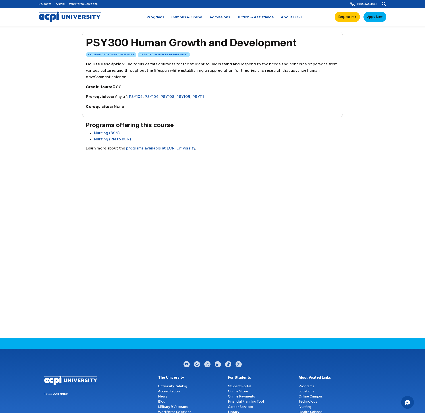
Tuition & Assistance (255, 17)
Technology (308, 401)
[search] (384, 4)
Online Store (238, 391)
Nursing (305, 407)
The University (171, 377)
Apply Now (374, 17)
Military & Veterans (173, 407)
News (162, 396)
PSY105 (136, 96)
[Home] (71, 17)
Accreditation (169, 391)
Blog (161, 401)
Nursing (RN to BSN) (112, 139)
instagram (207, 363)
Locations (306, 391)
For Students (239, 377)
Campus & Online (186, 17)
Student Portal (239, 386)
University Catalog (172, 386)
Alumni (60, 4)
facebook (197, 363)
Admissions (219, 17)
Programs (155, 17)
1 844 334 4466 (367, 4)
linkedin (218, 363)
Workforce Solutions (83, 4)
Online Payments (241, 396)
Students (45, 4)
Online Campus (311, 396)
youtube (187, 363)
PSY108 (167, 96)
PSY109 (183, 96)
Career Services (240, 407)
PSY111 (198, 96)
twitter (239, 363)
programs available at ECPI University (160, 148)
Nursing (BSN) (107, 133)
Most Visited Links (315, 377)
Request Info (347, 17)
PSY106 (151, 96)
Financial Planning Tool (246, 401)
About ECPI (291, 17)
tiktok (228, 363)
